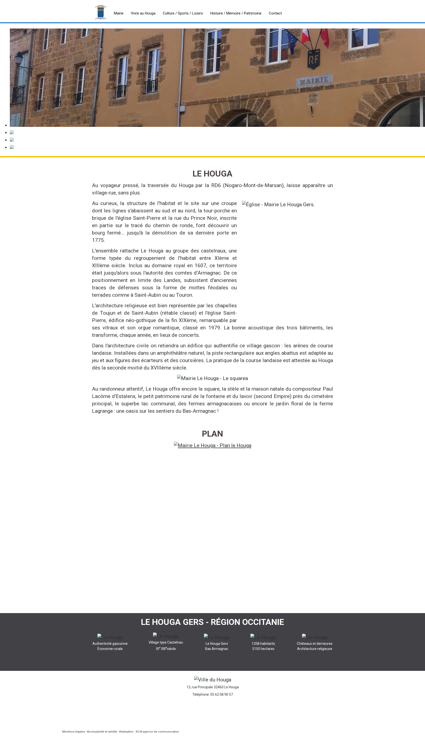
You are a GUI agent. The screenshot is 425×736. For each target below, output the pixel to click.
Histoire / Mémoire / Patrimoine (235, 13)
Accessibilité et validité (102, 731)
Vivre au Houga (143, 13)
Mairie (118, 13)
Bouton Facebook (211, 715)
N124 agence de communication (157, 731)
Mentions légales (73, 731)
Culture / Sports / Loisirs (183, 13)
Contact (275, 13)
